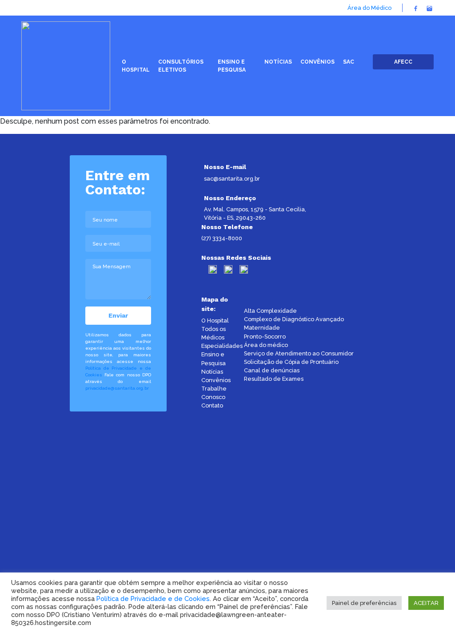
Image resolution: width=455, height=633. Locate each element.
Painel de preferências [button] (364, 603)
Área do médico (266, 345)
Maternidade (262, 327)
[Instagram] (429, 8)
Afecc (403, 62)
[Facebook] (416, 8)
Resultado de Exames (273, 378)
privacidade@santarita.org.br (117, 388)
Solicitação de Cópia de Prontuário (291, 362)
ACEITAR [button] (426, 603)
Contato (212, 405)
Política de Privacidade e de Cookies (153, 598)
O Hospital (215, 320)
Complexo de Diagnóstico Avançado (294, 319)
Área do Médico (369, 7)
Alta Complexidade (270, 310)
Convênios (216, 380)
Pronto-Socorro (265, 336)
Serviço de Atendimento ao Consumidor (299, 353)
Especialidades (222, 346)
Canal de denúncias (271, 370)
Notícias (212, 371)
